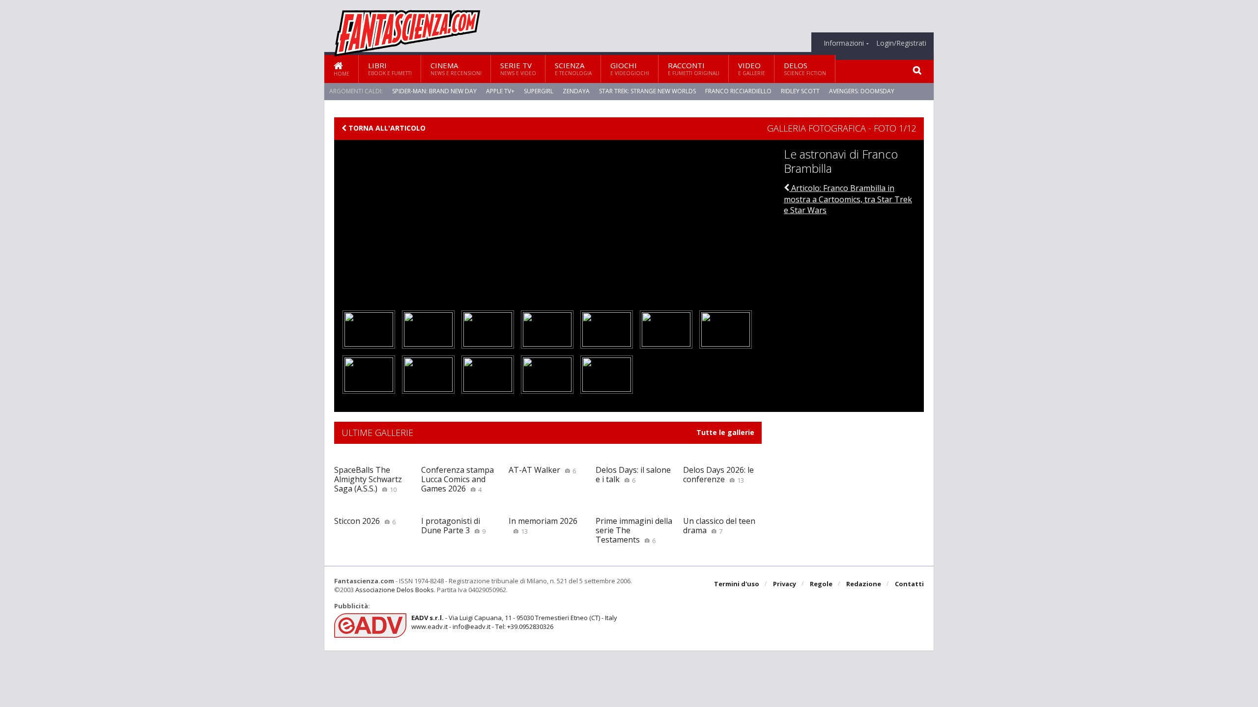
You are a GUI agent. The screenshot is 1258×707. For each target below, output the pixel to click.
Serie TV (518, 68)
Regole (821, 583)
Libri (390, 68)
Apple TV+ (500, 91)
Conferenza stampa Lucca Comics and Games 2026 (457, 479)
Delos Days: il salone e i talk (633, 474)
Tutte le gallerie (725, 432)
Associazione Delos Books (394, 589)
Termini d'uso (736, 583)
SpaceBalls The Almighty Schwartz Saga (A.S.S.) (368, 479)
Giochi (629, 68)
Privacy (784, 583)
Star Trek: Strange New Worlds (647, 91)
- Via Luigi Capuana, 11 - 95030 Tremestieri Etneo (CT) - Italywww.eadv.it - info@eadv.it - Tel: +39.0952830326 (514, 622)
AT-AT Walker (542, 469)
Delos (805, 68)
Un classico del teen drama (719, 526)
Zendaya (576, 91)
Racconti (693, 68)
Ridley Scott (800, 91)
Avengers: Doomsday (861, 91)
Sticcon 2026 (365, 521)
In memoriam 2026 (543, 526)
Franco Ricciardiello (738, 91)
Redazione (863, 583)
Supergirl (538, 91)
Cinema (456, 68)
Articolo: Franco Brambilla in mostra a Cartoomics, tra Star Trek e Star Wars (848, 199)
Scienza (573, 68)
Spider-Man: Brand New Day (434, 91)
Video (751, 68)
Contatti (909, 583)
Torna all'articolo (386, 128)
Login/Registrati (901, 43)
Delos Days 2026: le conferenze (718, 474)
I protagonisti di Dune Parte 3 (453, 526)
